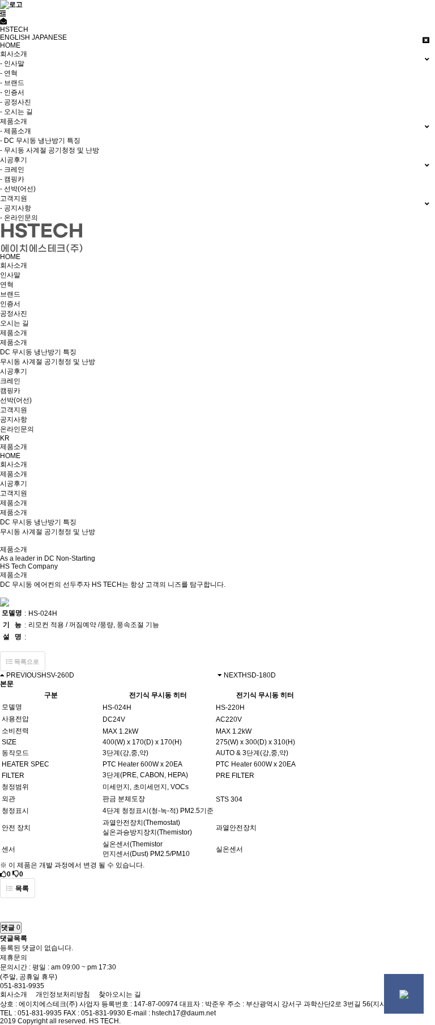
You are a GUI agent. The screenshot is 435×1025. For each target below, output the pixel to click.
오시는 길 (14, 323)
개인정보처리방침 (63, 994)
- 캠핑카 (12, 179)
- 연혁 (9, 73)
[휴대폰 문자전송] (3, 22)
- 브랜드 (12, 83)
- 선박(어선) (18, 189)
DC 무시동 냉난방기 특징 (38, 352)
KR (5, 438)
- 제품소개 (15, 131)
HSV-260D (57, 675)
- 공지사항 (15, 208)
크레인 (10, 381)
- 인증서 (12, 92)
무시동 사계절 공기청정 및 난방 (47, 362)
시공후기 (13, 371)
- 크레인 (12, 169)
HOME (10, 45)
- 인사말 (12, 63)
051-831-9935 (22, 986)
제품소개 (13, 333)
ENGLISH (15, 37)
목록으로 (25, 661)
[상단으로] (404, 994)
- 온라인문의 (19, 218)
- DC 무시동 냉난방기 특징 (40, 141)
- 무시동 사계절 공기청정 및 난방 (49, 150)
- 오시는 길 (16, 112)
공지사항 (13, 419)
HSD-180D (259, 675)
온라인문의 (17, 429)
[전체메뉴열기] (3, 14)
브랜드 (10, 294)
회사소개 (13, 265)
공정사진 (13, 313)
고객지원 (13, 410)
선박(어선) (16, 400)
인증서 (10, 304)
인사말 (10, 275)
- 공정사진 (15, 102)
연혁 (7, 285)
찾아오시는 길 (120, 994)
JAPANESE (49, 37)
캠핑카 (10, 391)
